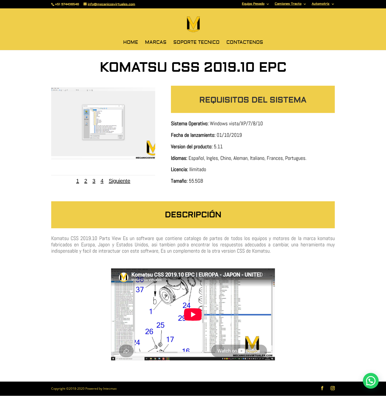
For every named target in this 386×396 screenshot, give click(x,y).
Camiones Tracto (288, 4)
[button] (371, 381)
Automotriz (321, 4)
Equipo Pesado (253, 4)
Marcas (155, 43)
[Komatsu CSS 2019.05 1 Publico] (103, 157)
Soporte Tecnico (196, 43)
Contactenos (244, 43)
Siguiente (119, 181)
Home (130, 43)
